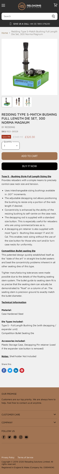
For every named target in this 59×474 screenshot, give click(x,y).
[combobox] (25, 16)
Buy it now (29, 166)
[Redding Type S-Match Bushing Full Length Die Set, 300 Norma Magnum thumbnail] (7, 102)
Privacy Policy (8, 457)
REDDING (10, 127)
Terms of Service (25, 457)
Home (5, 33)
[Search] (53, 16)
